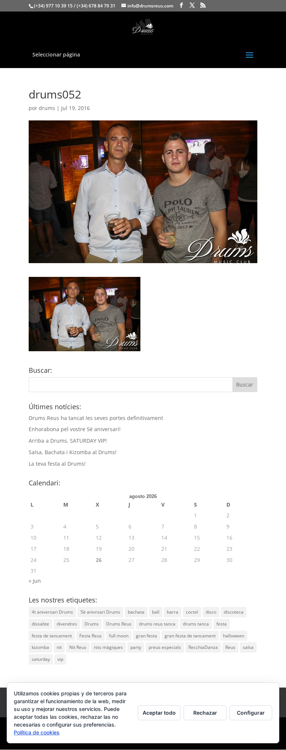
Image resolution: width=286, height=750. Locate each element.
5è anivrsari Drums (100, 612)
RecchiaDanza (203, 647)
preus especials (165, 647)
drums (47, 107)
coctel (192, 612)
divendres (67, 624)
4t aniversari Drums (52, 612)
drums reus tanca (157, 624)
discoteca (234, 612)
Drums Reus (118, 624)
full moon (118, 636)
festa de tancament (52, 636)
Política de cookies (37, 732)
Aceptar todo (159, 712)
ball (155, 612)
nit (59, 647)
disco (211, 612)
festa (221, 624)
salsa (248, 647)
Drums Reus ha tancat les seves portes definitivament (96, 417)
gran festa (146, 636)
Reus (230, 647)
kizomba (40, 647)
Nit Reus (77, 647)
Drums (92, 624)
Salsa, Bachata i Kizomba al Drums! (73, 452)
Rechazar (205, 712)
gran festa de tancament (190, 636)
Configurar (251, 712)
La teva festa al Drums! (57, 463)
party (135, 647)
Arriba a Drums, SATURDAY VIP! (68, 440)
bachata (136, 612)
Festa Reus (90, 636)
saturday (41, 659)
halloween (233, 636)
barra (172, 612)
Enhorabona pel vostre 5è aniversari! (75, 429)
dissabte (40, 624)
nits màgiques (108, 647)
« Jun (35, 580)
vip (60, 659)
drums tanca (196, 624)
